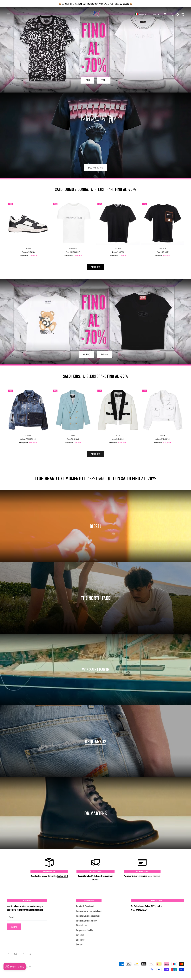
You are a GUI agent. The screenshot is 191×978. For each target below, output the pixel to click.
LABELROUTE (163, 249)
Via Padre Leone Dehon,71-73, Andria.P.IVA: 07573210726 (147, 908)
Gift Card (80, 935)
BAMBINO (86, 354)
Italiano (154, 14)
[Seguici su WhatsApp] (30, 954)
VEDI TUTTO (95, 267)
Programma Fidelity (84, 930)
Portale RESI (62, 876)
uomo (87, 80)
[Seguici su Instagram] (15, 954)
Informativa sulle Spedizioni (88, 915)
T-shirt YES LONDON (118, 252)
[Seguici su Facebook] (8, 954)
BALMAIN (73, 436)
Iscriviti (14, 926)
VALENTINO (28, 249)
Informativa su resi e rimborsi (89, 911)
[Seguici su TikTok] (22, 954)
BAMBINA (104, 354)
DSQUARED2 (28, 436)
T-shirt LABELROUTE (162, 252)
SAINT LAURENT (73, 249)
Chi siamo (80, 939)
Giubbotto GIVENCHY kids (162, 439)
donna (103, 80)
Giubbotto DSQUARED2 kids (28, 439)
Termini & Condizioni (85, 906)
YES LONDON (118, 249)
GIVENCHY (162, 436)
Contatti (79, 944)
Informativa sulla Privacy (86, 920)
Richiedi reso (81, 925)
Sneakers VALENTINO (28, 252)
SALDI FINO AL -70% (95, 167)
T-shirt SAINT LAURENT (73, 252)
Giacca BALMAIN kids (73, 439)
